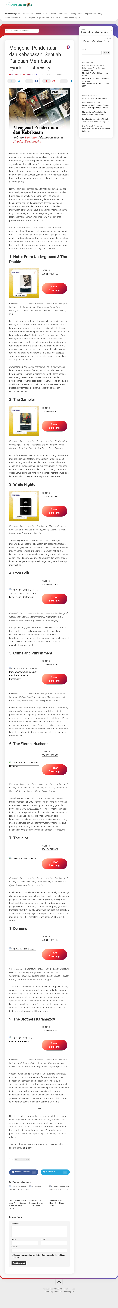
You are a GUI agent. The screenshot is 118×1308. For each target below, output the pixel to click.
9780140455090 (50, 411)
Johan (59, 74)
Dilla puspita (86, 112)
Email (43, 1239)
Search (85, 49)
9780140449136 (50, 664)
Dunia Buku (63, 14)
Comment (16, 1224)
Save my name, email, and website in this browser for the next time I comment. (38, 1256)
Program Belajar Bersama (38, 18)
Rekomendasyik (11, 14)
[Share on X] (13, 81)
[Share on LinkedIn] (65, 81)
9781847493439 (50, 849)
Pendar (38, 14)
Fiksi (11, 74)
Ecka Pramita (87, 119)
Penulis (18, 74)
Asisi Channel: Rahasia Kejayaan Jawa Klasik (36, 1203)
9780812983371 (50, 755)
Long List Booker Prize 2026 (93, 65)
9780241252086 (50, 496)
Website (15, 1247)
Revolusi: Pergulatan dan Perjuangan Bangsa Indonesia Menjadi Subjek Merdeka (95, 105)
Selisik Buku (51, 14)
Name (14, 1239)
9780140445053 (50, 584)
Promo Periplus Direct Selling (90, 14)
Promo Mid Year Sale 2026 (15, 18)
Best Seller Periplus (72, 18)
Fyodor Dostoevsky (22, 1159)
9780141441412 (50, 940)
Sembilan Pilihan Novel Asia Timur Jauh (56, 1203)
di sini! (29, 1147)
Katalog (73, 14)
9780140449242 (50, 1030)
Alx (73, 1292)
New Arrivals (56, 18)
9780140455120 (50, 274)
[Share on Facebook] (30, 81)
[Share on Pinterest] (48, 81)
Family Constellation (100, 98)
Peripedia (26, 14)
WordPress (58, 1292)
